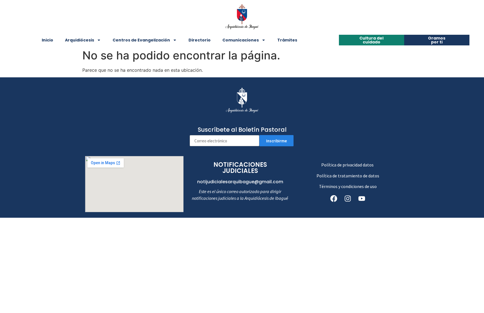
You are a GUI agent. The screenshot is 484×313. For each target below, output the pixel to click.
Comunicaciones (240, 40)
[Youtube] (362, 198)
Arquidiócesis (79, 40)
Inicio (47, 40)
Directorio (200, 40)
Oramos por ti (436, 40)
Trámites (287, 40)
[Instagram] (348, 198)
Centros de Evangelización (141, 40)
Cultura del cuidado (371, 40)
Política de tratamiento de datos (348, 175)
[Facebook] (334, 198)
